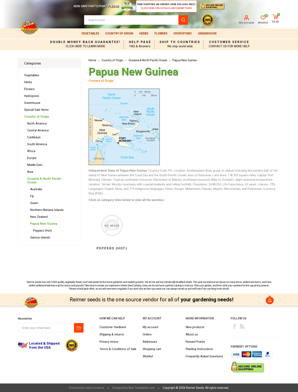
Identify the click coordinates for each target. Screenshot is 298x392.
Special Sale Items (36, 110)
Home (92, 60)
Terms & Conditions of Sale (118, 349)
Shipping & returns (112, 334)
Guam (34, 203)
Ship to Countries (180, 42)
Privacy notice (109, 342)
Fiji (32, 196)
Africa (31, 151)
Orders (147, 334)
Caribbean (34, 137)
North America (37, 123)
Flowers (160, 33)
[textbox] (131, 20)
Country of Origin (119, 33)
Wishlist (148, 356)
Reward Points (195, 342)
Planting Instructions (199, 349)
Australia (36, 189)
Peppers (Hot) (111, 248)
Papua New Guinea (43, 224)
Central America (38, 130)
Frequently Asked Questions (204, 356)
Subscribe (79, 328)
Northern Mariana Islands (47, 210)
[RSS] (242, 326)
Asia (30, 172)
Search (183, 20)
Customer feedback (113, 327)
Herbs (143, 33)
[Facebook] (234, 326)
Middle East (34, 165)
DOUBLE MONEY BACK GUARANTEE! (85, 42)
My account (246, 22)
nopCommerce (94, 387)
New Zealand (39, 217)
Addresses (150, 342)
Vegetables (90, 33)
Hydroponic (183, 33)
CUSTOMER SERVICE (229, 42)
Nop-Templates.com (142, 387)
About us (192, 334)
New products (195, 327)
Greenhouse (207, 33)
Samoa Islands (40, 237)
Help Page (140, 42)
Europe (31, 158)
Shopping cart (152, 349)
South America (37, 144)
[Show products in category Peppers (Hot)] (112, 225)
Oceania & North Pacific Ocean (44, 180)
